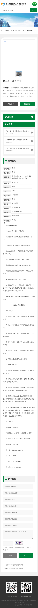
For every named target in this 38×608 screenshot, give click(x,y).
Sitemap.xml (10, 605)
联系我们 (27, 104)
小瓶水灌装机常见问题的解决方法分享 (17, 148)
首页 (12, 30)
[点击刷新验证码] (19, 543)
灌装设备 (30, 30)
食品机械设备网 (20, 605)
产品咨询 (10, 104)
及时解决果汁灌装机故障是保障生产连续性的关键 (17, 140)
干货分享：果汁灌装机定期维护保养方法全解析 (17, 131)
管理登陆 (29, 605)
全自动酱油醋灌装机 (16, 568)
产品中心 (19, 30)
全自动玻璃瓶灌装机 (16, 565)
